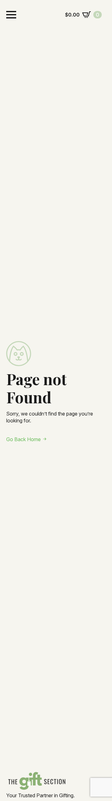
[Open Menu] (11, 15)
